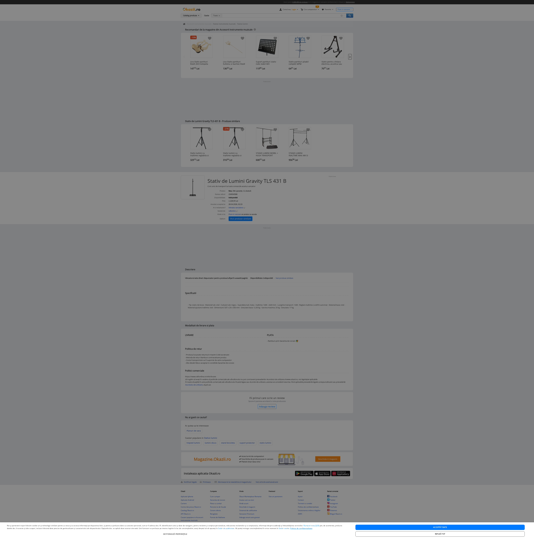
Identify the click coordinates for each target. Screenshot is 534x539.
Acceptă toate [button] (440, 527)
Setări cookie (284, 528)
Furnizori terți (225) (311, 525)
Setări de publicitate (226, 528)
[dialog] (267, 530)
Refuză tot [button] (440, 534)
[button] (175, 533)
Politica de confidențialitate (301, 528)
